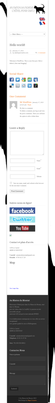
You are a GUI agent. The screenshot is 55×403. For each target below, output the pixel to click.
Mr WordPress (25, 102)
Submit (14, 389)
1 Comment (41, 53)
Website (39, 176)
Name (38, 161)
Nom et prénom (15, 354)
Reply (29, 105)
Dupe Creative (32, 400)
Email (38, 169)
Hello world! (17, 45)
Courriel (12, 364)
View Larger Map (14, 288)
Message (12, 373)
